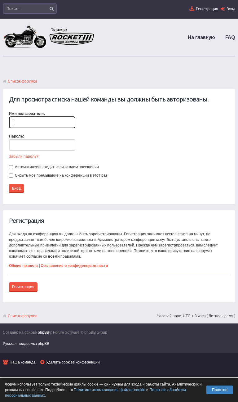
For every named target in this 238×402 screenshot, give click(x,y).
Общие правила (23, 266)
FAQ (230, 37)
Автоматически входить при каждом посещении (56, 167)
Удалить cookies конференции (73, 362)
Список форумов (22, 81)
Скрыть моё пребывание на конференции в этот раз (61, 175)
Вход (231, 9)
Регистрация (207, 9)
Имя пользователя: (27, 113)
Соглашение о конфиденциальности (74, 266)
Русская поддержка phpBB (26, 343)
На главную (201, 37)
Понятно (219, 390)
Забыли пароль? (23, 156)
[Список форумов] (49, 47)
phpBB (43, 332)
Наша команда (23, 362)
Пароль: (16, 136)
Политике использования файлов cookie (109, 390)
